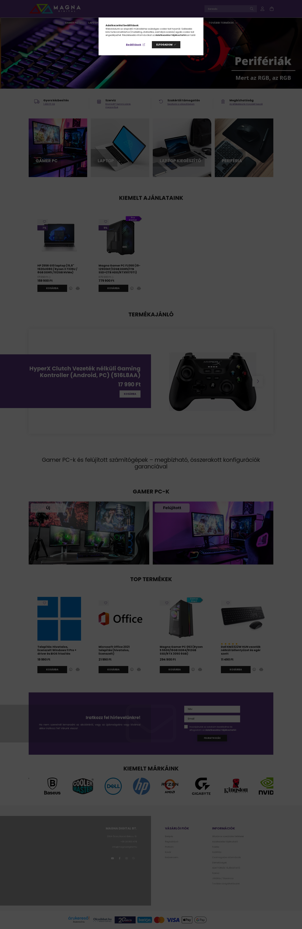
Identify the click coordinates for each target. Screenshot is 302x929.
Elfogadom (164, 44)
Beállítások (133, 44)
